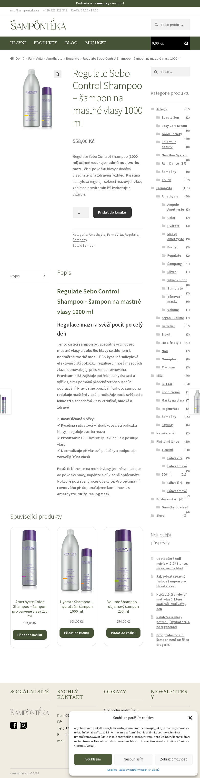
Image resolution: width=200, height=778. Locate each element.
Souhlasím (93, 759)
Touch (166, 180)
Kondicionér (171, 392)
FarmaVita (35, 58)
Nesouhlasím (133, 759)
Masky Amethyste (175, 236)
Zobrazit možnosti (174, 759)
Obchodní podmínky (120, 710)
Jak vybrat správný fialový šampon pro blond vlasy (171, 581)
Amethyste (54, 58)
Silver (171, 272)
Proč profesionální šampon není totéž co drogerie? (172, 640)
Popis (15, 275)
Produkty (45, 43)
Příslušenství (166, 499)
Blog (71, 43)
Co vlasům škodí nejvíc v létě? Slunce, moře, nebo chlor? (172, 563)
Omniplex (169, 359)
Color (171, 218)
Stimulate (175, 288)
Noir (165, 351)
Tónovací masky (174, 299)
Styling (167, 425)
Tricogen (168, 367)
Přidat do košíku (112, 212)
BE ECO (167, 384)
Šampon (89, 245)
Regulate (72, 58)
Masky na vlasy (173, 400)
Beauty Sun (170, 117)
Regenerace (170, 408)
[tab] (29, 276)
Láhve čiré (174, 458)
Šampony (80, 240)
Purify (172, 247)
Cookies (112, 769)
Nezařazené (165, 433)
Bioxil (166, 334)
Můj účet (95, 43)
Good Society (172, 134)
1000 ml (167, 450)
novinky (103, 3)
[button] (190, 717)
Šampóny (169, 171)
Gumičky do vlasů (175, 507)
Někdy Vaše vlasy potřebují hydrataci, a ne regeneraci (173, 622)
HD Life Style (171, 342)
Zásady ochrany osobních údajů (139, 769)
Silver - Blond (177, 280)
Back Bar (168, 326)
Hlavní (18, 43)
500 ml (166, 474)
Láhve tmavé (177, 466)
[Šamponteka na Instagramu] (23, 725)
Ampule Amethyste (175, 207)
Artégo (161, 109)
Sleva (160, 515)
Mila (159, 375)
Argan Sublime (173, 318)
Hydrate (173, 226)
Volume (173, 310)
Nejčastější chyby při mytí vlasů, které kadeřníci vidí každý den (172, 601)
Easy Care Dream (174, 125)
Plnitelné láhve (167, 441)
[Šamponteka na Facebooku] (13, 725)
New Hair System (174, 155)
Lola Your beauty (169, 144)
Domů (20, 58)
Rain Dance (170, 163)
